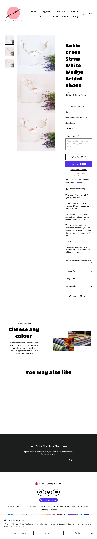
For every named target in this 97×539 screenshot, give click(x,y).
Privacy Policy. (18, 527)
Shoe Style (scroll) (66, 11)
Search (23, 506)
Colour (68, 112)
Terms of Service (83, 506)
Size (67, 101)
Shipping (68, 95)
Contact (54, 16)
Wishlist (66, 16)
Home (33, 11)
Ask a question (71, 286)
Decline (78, 533)
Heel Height (70, 123)
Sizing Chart (70, 279)
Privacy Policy (70, 506)
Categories (45, 11)
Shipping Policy (71, 271)
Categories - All (13, 506)
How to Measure (33, 506)
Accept (48, 533)
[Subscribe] (70, 460)
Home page (54, 510)
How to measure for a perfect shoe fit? (78, 262)
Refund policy (43, 510)
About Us (42, 16)
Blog (75, 16)
